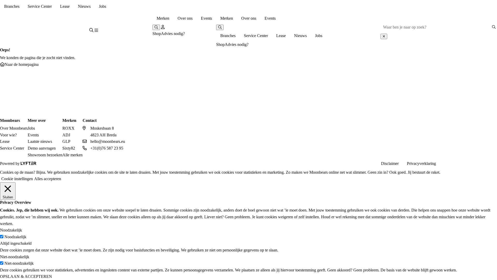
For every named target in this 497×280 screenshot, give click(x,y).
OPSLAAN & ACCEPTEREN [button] (26, 276)
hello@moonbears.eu (107, 141)
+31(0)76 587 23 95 (106, 148)
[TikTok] (491, 163)
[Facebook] (457, 163)
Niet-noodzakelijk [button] (14, 257)
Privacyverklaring (421, 163)
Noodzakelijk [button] (11, 230)
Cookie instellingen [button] (17, 179)
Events (206, 18)
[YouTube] (480, 163)
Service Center (40, 6)
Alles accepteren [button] (47, 179)
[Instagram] (445, 163)
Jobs (102, 6)
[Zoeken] (494, 27)
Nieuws (84, 6)
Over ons (185, 18)
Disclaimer (390, 163)
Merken (163, 18)
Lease (65, 6)
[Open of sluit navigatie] (96, 30)
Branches (11, 6)
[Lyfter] (28, 163)
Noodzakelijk (15, 237)
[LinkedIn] (468, 163)
